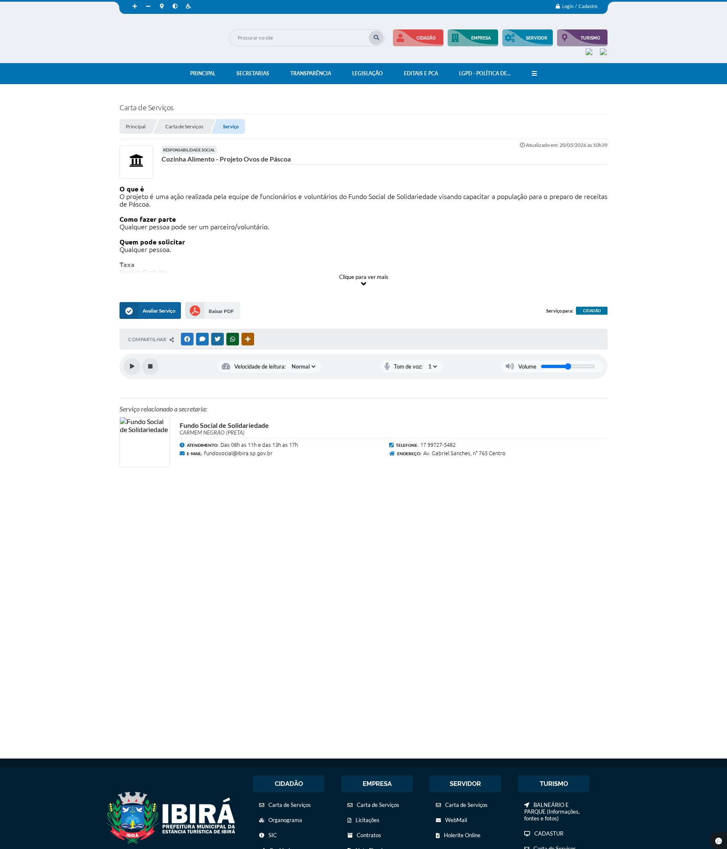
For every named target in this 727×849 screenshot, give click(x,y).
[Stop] (150, 366)
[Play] (132, 366)
